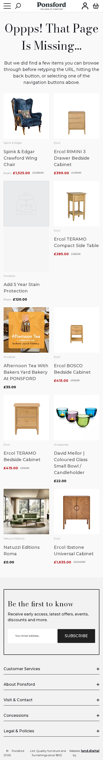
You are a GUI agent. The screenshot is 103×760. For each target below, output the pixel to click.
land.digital (90, 751)
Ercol (57, 143)
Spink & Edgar (13, 143)
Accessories (61, 444)
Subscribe (76, 636)
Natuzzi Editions (14, 538)
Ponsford (9, 276)
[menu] (7, 6)
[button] (18, 6)
